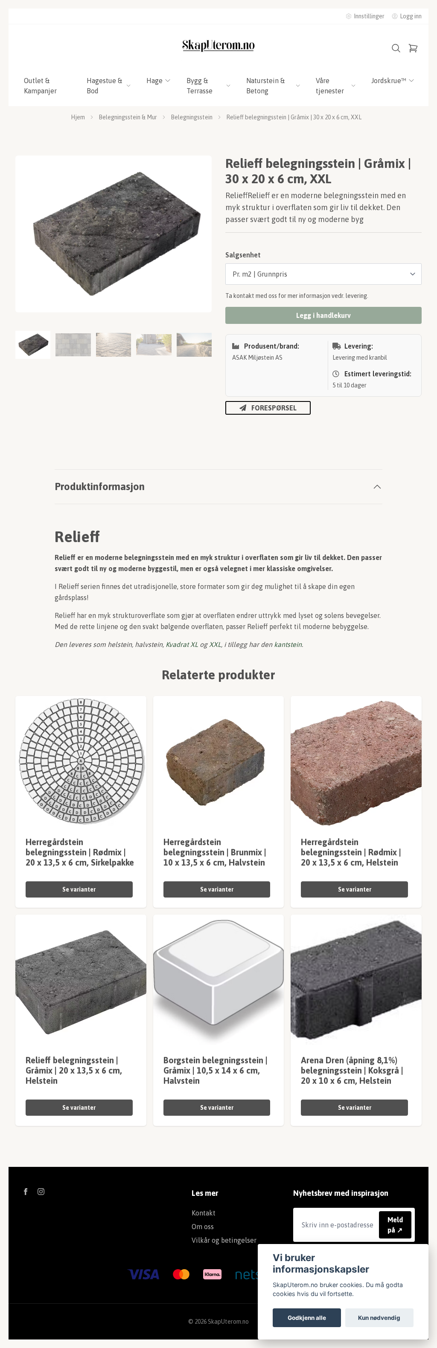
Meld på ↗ (395, 1225)
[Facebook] (25, 1191)
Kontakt (204, 1213)
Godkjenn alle (307, 1317)
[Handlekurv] (413, 48)
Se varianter (79, 889)
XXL (215, 644)
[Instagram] (41, 1191)
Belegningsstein (192, 117)
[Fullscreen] (113, 234)
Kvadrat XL (182, 644)
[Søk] (396, 48)
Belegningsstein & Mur (128, 117)
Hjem (78, 117)
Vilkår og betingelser (224, 1240)
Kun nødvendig (379, 1317)
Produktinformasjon (100, 486)
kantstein (288, 644)
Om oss (203, 1226)
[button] (197, 237)
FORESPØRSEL (274, 408)
